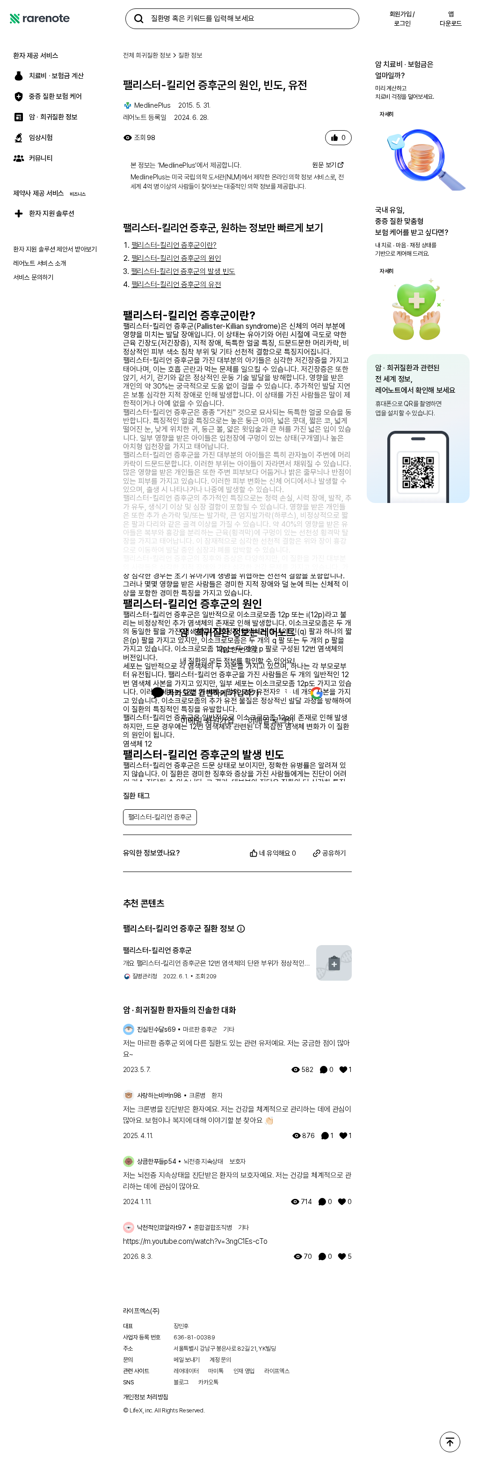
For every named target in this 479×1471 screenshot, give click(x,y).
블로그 (181, 1382)
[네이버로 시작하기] (285, 693)
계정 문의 (220, 1359)
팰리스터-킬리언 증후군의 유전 (176, 284)
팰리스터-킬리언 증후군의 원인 (176, 258)
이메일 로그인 (271, 720)
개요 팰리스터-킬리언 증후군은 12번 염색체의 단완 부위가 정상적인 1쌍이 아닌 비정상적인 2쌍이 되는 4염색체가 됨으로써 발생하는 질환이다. (214, 963)
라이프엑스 (277, 1371)
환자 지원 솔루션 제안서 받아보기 (55, 249)
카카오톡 (208, 1382)
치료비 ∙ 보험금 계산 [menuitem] (56, 76)
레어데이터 (186, 1371)
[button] (241, 928)
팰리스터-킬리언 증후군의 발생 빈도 (183, 271)
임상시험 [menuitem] (41, 137)
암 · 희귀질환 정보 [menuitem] (53, 117)
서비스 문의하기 (33, 277)
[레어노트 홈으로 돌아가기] (39, 18)
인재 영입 (244, 1371)
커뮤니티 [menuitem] (41, 158)
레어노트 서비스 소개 (39, 263)
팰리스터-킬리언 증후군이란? (174, 245)
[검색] (139, 18)
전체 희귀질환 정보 (147, 55)
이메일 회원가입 (207, 720)
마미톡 (215, 1371)
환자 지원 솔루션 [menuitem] (51, 213)
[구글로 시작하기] (317, 693)
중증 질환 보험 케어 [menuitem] (55, 96)
